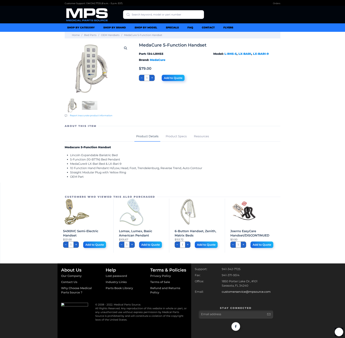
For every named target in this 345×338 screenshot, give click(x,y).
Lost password (116, 276)
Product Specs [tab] (176, 136)
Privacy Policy (160, 276)
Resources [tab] (201, 136)
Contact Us (69, 282)
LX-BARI (244, 54)
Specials (172, 27)
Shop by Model (146, 27)
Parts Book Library (119, 288)
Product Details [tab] (147, 136)
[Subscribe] (268, 314)
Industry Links (116, 282)
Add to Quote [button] (94, 244)
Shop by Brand (114, 27)
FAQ (190, 27)
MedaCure (157, 60)
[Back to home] (87, 15)
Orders (276, 3)
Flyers (228, 27)
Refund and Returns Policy (165, 290)
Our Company (71, 276)
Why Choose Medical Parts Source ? (76, 290)
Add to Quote (173, 78)
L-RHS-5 (230, 54)
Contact (208, 27)
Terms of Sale (160, 282)
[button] (125, 48)
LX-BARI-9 (261, 54)
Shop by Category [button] (81, 27)
